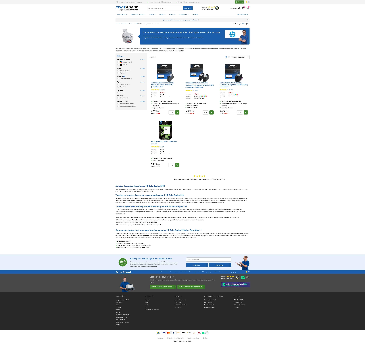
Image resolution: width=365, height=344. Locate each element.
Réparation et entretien (122, 322)
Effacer (143, 59)
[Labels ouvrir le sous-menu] (175, 14)
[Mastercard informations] (168, 332)
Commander (119, 302)
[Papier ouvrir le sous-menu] (165, 14)
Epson (147, 305)
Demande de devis (209, 307)
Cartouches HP (133, 24)
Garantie (117, 312)
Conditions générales (193, 338)
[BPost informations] (199, 332)
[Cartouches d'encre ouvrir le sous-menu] (145, 14)
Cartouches (124, 24)
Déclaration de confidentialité (175, 338)
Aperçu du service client (122, 300)
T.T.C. (244, 23)
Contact (117, 310)
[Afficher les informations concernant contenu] (124, 76)
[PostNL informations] (194, 332)
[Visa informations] (163, 332)
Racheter (240, 2)
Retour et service (120, 319)
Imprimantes (178, 302)
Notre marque (208, 302)
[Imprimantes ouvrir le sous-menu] (127, 14)
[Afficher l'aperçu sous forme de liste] (229, 57)
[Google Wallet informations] (189, 332)
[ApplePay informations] (184, 332)
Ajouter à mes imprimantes (153, 38)
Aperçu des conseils (180, 300)
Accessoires (178, 307)
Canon (147, 302)
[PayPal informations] (173, 332)
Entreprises (219, 265)
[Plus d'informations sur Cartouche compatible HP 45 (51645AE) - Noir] (165, 73)
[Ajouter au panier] (177, 112)
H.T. (248, 23)
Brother (147, 300)
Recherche (187, 8)
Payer (117, 305)
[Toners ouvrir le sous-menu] (155, 14)
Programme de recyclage (122, 314)
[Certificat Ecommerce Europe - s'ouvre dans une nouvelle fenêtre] (248, 277)
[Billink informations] (179, 332)
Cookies (205, 338)
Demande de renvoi (121, 317)
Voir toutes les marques (152, 310)
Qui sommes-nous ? (210, 300)
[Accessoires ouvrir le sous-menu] (188, 14)
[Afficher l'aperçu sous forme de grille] (226, 57)
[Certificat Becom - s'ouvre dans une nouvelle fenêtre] (243, 277)
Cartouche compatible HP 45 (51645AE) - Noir (162, 86)
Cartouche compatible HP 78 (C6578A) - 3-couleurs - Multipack (199, 86)
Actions (117, 324)
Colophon (160, 338)
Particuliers (196, 265)
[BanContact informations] (158, 332)
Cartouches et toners (181, 305)
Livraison (118, 307)
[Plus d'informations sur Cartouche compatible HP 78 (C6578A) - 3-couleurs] (233, 73)
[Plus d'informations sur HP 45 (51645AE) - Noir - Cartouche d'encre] (165, 130)
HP (146, 307)
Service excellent (209, 305)
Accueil (117, 24)
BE (249, 2)
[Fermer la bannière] (248, 20)
